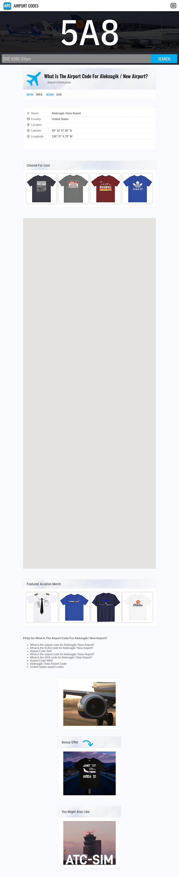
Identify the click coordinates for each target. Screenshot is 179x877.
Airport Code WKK (41, 660)
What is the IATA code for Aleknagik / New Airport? (61, 657)
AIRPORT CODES (25, 5)
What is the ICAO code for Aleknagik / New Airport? (61, 648)
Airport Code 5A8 (41, 651)
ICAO (49, 94)
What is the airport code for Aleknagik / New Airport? (62, 644)
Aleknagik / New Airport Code (48, 663)
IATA (30, 94)
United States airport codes (47, 666)
